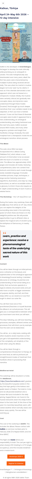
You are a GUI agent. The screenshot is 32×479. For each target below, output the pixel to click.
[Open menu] (3, 3)
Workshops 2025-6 (16, 457)
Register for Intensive (16, 463)
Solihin (2, 429)
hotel (13, 440)
